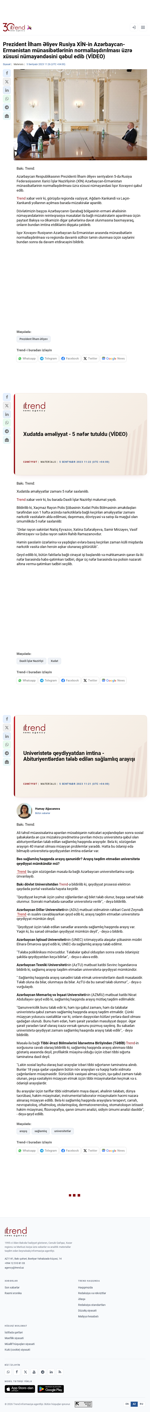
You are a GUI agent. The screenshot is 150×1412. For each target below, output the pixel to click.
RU (141, 1404)
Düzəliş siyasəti (87, 1310)
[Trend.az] (17, 27)
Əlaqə (81, 1299)
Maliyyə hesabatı (88, 1316)
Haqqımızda (85, 1287)
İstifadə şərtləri (14, 1332)
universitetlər (62, 1131)
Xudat (54, 661)
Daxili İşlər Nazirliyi (31, 661)
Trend (21, 198)
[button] (7, 73)
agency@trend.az (14, 1267)
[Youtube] (34, 1371)
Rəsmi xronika (13, 1293)
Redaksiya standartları (91, 1304)
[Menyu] (143, 27)
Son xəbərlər (12, 1287)
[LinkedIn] (51, 1371)
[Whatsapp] (8, 1371)
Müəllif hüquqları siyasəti (20, 1344)
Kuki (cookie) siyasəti (17, 1349)
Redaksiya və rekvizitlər (92, 1293)
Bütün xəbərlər (42, 813)
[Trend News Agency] (16, 1232)
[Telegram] (42, 1371)
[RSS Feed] (59, 1371)
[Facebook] (16, 1371)
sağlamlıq (41, 1131)
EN (127, 1404)
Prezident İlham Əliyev (34, 339)
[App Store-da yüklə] (20, 1389)
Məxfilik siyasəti (14, 1338)
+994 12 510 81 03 (15, 1263)
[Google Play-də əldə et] (51, 1389)
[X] (25, 1371)
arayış (23, 1131)
